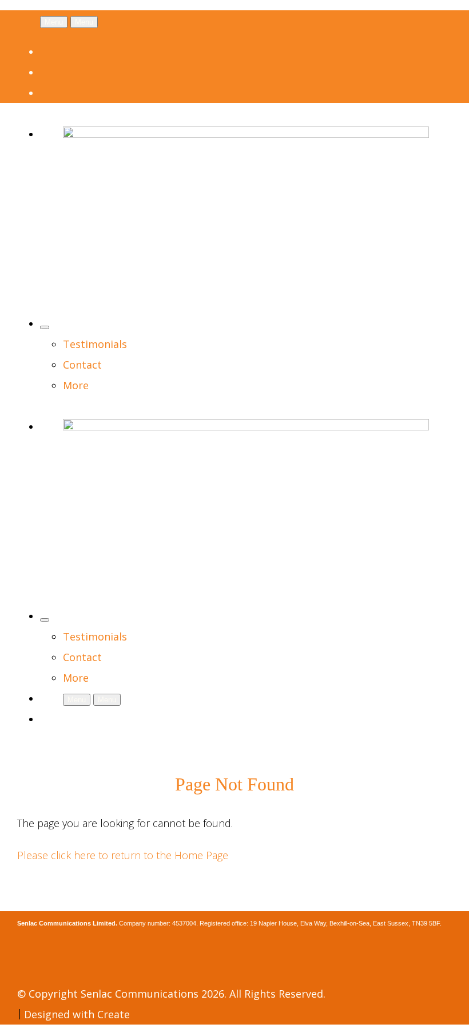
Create (113, 1014)
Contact (82, 364)
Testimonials (95, 344)
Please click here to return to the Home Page (122, 855)
